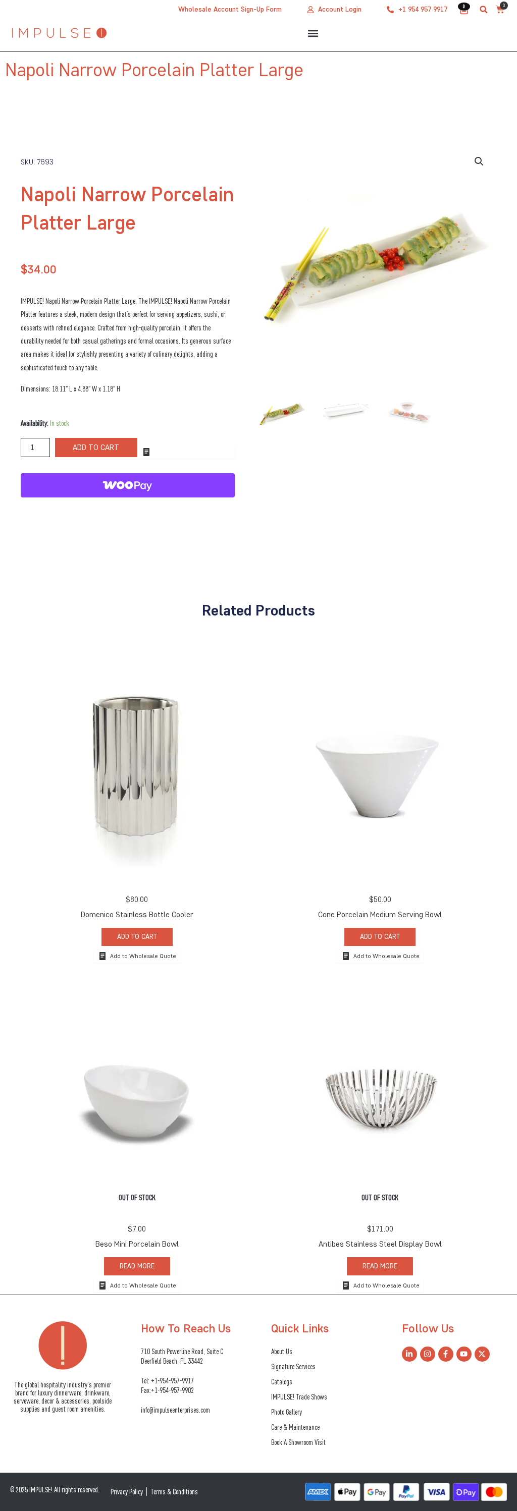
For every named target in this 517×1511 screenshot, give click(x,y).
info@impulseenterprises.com (175, 1410)
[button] (484, 10)
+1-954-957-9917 (172, 1380)
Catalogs (281, 1381)
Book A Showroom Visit (298, 1442)
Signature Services (293, 1366)
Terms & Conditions (174, 1491)
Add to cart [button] (137, 936)
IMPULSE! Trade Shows (299, 1397)
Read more (137, 1266)
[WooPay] (128, 485)
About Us (281, 1351)
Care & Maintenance (295, 1427)
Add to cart (96, 447)
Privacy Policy (127, 1491)
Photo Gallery (286, 1412)
